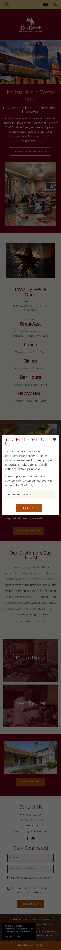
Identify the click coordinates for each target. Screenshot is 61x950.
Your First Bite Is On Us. (26, 442)
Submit (28, 508)
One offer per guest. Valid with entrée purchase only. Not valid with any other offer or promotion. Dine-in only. (29, 481)
